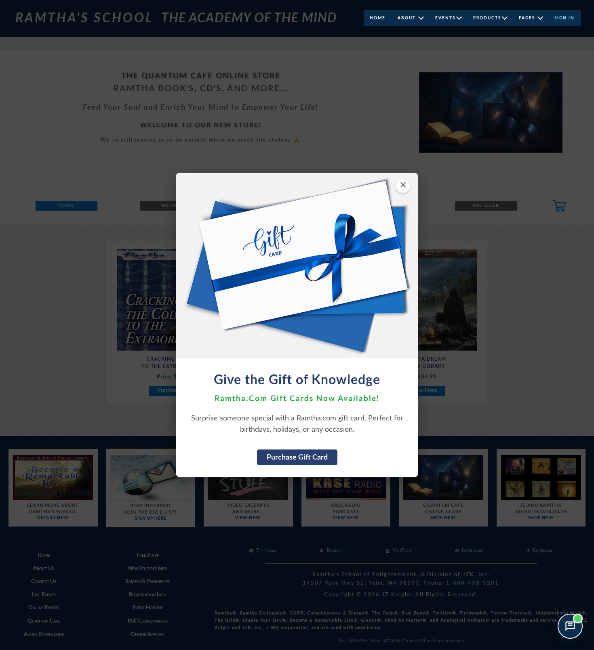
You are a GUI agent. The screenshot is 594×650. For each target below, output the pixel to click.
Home (377, 18)
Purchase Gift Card (297, 457)
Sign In (564, 18)
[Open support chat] (570, 626)
